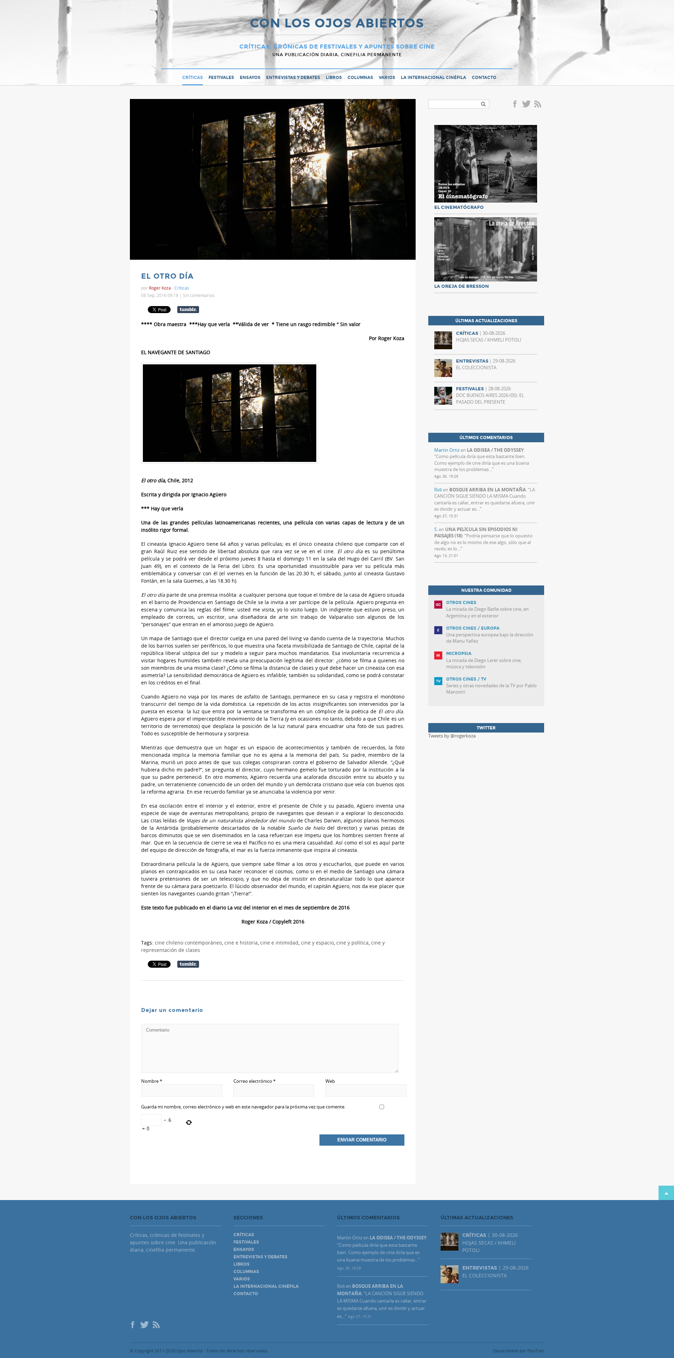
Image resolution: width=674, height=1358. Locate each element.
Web (330, 1081)
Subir (666, 1193)
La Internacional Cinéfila (433, 77)
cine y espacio (317, 942)
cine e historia (241, 942)
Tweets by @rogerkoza (452, 736)
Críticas (192, 77)
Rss (538, 104)
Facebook (516, 104)
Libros (334, 77)
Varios (387, 77)
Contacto (484, 77)
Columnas (360, 77)
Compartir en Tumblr (188, 309)
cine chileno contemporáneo (188, 942)
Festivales (221, 77)
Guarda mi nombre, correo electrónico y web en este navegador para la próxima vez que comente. (243, 1107)
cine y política (352, 942)
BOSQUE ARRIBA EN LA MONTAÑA (487, 489)
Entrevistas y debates (293, 77)
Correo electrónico (254, 1081)
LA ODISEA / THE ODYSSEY (495, 450)
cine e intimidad (279, 942)
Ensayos (250, 77)
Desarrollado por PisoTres (518, 1350)
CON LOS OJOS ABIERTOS (337, 24)
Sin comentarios (198, 295)
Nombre (151, 1081)
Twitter (526, 104)
